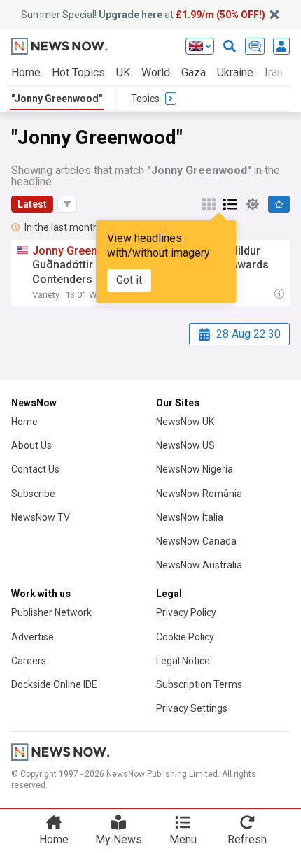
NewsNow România (199, 493)
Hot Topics (78, 72)
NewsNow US (185, 445)
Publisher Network (51, 612)
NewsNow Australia (199, 565)
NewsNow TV (40, 517)
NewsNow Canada (196, 541)
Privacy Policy (186, 612)
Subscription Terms (199, 684)
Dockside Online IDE (54, 684)
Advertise (32, 637)
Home (26, 72)
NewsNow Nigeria (194, 469)
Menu (183, 839)
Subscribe (33, 493)
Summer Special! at (143, 14)
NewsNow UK (185, 421)
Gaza (193, 72)
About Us (31, 445)
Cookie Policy (185, 637)
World (155, 72)
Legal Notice (183, 660)
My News (118, 839)
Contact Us (35, 469)
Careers (28, 660)
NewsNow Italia (189, 517)
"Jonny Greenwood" (56, 98)
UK (123, 72)
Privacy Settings (191, 708)
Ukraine (235, 72)
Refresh (247, 839)
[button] (67, 204)
